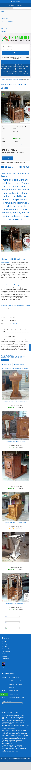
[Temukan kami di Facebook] (15, 617)
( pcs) (12, 5)
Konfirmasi (4, 28)
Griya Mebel (4, 758)
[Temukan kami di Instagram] (15, 629)
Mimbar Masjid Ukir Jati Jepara (13, 259)
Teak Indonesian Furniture (19, 760)
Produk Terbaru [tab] (19, 364)
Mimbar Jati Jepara (6, 288)
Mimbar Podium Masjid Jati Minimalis (15, 482)
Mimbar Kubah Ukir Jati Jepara (11, 285)
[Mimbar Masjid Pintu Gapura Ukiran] (15, 587)
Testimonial (4, 31)
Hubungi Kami (8, 158)
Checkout (19, 5)
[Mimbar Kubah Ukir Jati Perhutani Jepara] (15, 506)
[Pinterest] (23, 167)
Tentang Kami (5, 15)
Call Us (15, 323)
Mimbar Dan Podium (17, 79)
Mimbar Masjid (5, 262)
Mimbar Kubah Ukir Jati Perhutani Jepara (15, 522)
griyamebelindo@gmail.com (16, 697)
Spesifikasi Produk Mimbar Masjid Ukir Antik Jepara (15, 305)
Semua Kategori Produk (11, 62)
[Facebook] (2, 167)
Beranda (3, 79)
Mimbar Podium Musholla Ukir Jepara (15, 441)
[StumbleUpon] (27, 167)
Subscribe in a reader (8, 668)
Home (2, 11)
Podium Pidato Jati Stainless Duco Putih (15, 563)
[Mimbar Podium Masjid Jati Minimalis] (15, 466)
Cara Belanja (5, 25)
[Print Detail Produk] (2, 170)
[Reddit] (16, 167)
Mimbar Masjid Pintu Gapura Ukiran (15, 603)
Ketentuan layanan (7, 21)
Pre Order (16, 529)
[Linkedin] (20, 167)
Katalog (4, 656)
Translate (28, 10)
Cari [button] (16, 53)
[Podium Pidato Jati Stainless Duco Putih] (15, 547)
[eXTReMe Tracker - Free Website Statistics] (3, 663)
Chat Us (5, 694)
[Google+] (9, 167)
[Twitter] (6, 167)
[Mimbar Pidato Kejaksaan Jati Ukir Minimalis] (15, 385)
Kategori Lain (9, 79)
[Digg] (13, 167)
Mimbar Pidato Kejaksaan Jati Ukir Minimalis (15, 401)
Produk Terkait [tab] (7, 364)
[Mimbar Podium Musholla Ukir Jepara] (15, 425)
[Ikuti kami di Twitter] (15, 623)
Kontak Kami (4, 18)
